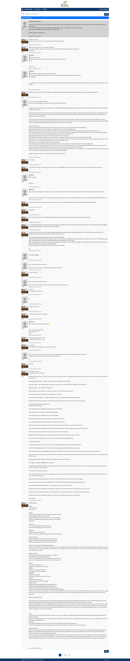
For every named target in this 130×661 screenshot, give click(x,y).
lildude (22, 44)
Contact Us (106, 659)
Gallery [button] (37, 9)
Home (22, 14)
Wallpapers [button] (29, 9)
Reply (106, 14)
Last (69, 655)
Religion (27, 14)
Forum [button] (45, 9)
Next (65, 655)
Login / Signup (104, 9)
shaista (22, 28)
